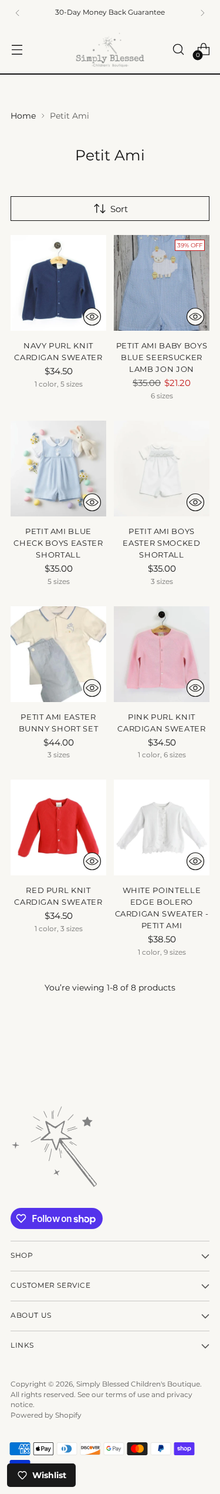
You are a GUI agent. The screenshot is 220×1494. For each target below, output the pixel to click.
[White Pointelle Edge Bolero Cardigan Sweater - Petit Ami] (161, 827)
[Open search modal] (178, 50)
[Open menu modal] (17, 50)
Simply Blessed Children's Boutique (138, 1384)
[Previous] (18, 13)
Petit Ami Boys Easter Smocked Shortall (161, 542)
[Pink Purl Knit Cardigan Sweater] (161, 654)
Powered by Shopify (46, 1415)
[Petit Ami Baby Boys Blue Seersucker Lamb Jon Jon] (161, 283)
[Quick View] (92, 317)
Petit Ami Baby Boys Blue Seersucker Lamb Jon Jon (162, 357)
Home (23, 115)
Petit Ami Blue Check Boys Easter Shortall (58, 542)
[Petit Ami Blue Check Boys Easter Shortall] (58, 468)
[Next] (202, 13)
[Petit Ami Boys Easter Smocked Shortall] (161, 468)
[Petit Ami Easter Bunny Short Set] (58, 654)
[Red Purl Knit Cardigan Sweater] (58, 827)
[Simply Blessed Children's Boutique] (110, 50)
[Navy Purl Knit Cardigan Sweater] (58, 283)
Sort (119, 208)
